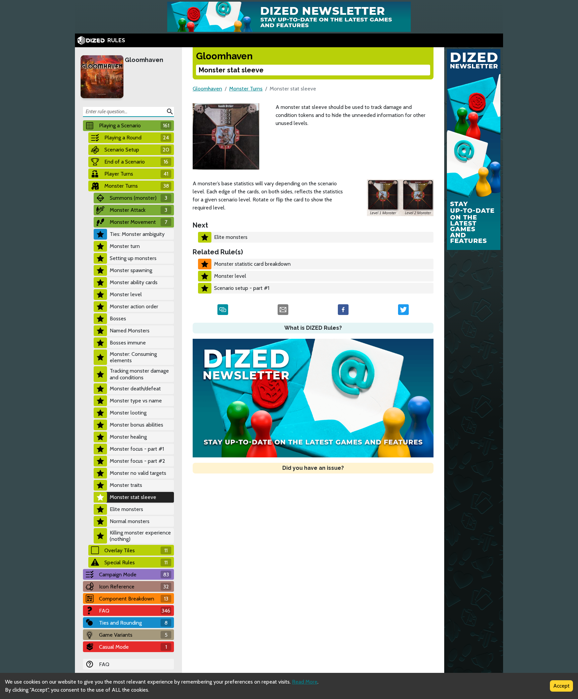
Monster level (126, 294)
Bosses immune (128, 342)
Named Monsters (130, 330)
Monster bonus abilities (136, 425)
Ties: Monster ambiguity (137, 234)
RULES (116, 40)
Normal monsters (130, 521)
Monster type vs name (136, 400)
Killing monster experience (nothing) (140, 535)
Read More (304, 682)
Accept (561, 686)
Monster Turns (246, 88)
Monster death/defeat (135, 388)
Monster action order (134, 306)
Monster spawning (131, 270)
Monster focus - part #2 (137, 461)
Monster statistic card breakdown (252, 264)
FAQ (104, 664)
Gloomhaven (144, 59)
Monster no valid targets (138, 473)
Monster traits (126, 485)
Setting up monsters (133, 258)
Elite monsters (126, 509)
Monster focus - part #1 (137, 449)
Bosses (118, 318)
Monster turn (125, 246)
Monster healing (128, 437)
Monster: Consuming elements (133, 357)
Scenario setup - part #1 (241, 288)
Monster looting (128, 412)
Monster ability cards (134, 282)
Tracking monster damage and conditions (139, 374)
